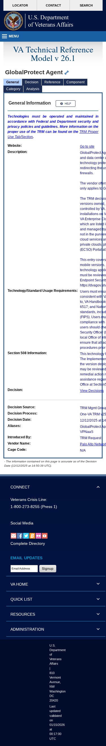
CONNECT (20, 487)
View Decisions (92, 391)
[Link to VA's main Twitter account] (26, 535)
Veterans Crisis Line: (28, 499)
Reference (52, 82)
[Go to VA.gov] (38, 21)
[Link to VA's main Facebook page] (20, 535)
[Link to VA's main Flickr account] (38, 535)
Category (13, 89)
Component (75, 82)
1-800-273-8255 (25, 506)
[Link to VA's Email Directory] (13, 535)
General (12, 82)
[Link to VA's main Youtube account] (45, 535)
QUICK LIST (21, 599)
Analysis (32, 89)
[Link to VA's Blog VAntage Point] (32, 535)
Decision (31, 82)
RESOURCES (22, 614)
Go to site (87, 146)
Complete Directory (27, 543)
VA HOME (19, 584)
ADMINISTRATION (27, 629)
